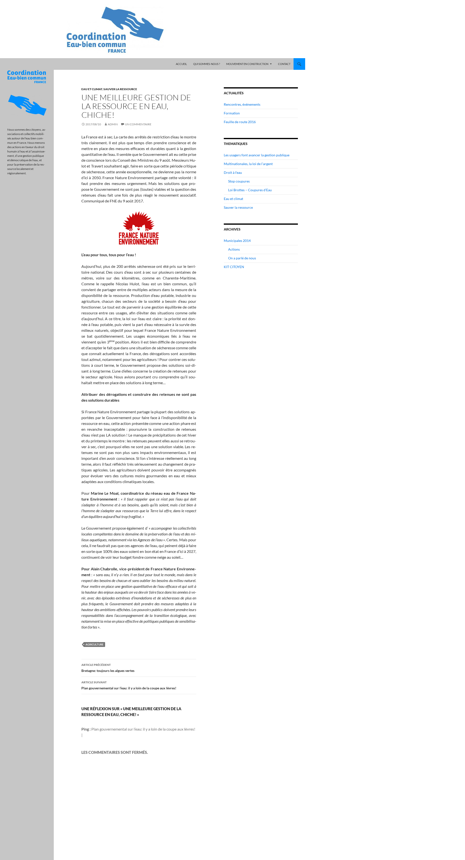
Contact (284, 63)
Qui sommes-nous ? (206, 63)
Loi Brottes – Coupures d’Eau (250, 190)
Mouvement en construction (247, 63)
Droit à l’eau (233, 172)
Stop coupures (239, 181)
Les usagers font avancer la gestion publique (256, 155)
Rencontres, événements (242, 104)
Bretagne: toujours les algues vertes (107, 668)
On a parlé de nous (242, 258)
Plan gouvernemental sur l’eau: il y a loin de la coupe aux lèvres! (128, 685)
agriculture (94, 644)
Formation (232, 113)
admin (113, 124)
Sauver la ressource (120, 89)
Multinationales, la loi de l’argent (248, 164)
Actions (234, 249)
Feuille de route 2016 (240, 122)
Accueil (181, 63)
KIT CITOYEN (234, 267)
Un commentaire (138, 124)
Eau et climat (91, 89)
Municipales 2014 (237, 241)
